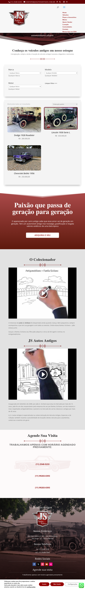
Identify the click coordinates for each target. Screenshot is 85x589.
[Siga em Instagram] (42, 564)
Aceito (44, 584)
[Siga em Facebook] (34, 564)
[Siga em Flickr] (50, 564)
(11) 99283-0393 (42, 476)
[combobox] (14, 76)
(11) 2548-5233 (16, 2)
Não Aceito (57, 584)
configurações (31, 587)
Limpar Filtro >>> (51, 83)
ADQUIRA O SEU (42, 235)
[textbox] (14, 76)
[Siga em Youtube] (46, 564)
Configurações (72, 584)
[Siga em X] (38, 564)
